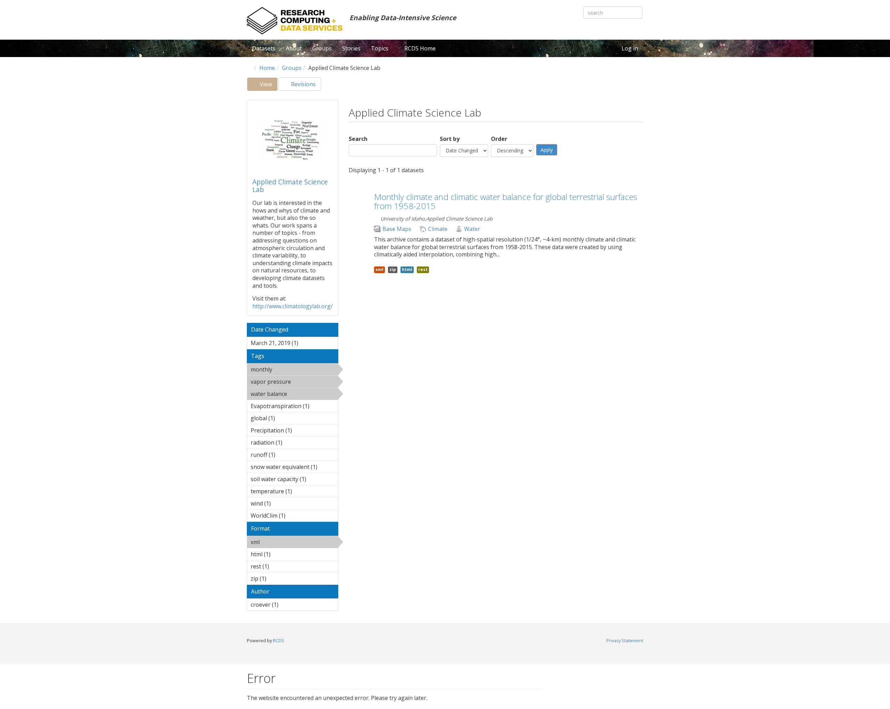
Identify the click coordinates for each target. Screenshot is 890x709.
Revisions (303, 84)
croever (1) (289, 604)
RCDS (278, 640)
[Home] (294, 20)
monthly (290, 369)
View (267, 85)
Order (499, 139)
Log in (630, 48)
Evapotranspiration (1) (294, 407)
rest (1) (280, 566)
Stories (351, 48)
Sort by (450, 139)
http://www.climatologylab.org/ (292, 306)
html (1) (281, 554)
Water (472, 229)
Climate (437, 229)
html (407, 269)
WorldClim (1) (289, 516)
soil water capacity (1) (291, 480)
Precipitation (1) (288, 431)
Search (358, 139)
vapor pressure (290, 383)
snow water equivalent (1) (294, 468)
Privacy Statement (624, 640)
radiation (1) (293, 442)
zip (392, 269)
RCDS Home (420, 48)
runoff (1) (286, 455)
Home (267, 68)
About (294, 48)
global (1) (286, 418)
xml (278, 542)
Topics (380, 48)
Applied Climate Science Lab (290, 185)
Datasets (263, 48)
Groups (322, 48)
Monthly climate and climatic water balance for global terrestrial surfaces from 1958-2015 (505, 201)
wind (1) (282, 503)
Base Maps (396, 229)
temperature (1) (288, 492)
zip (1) (277, 578)
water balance (287, 395)
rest (423, 269)
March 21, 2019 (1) (292, 344)
